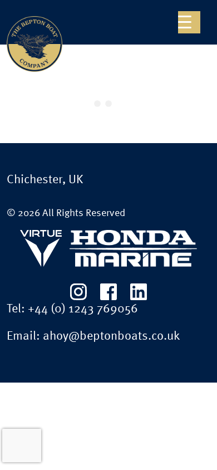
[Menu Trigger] (189, 22)
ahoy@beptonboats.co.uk (111, 336)
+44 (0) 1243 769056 (83, 309)
